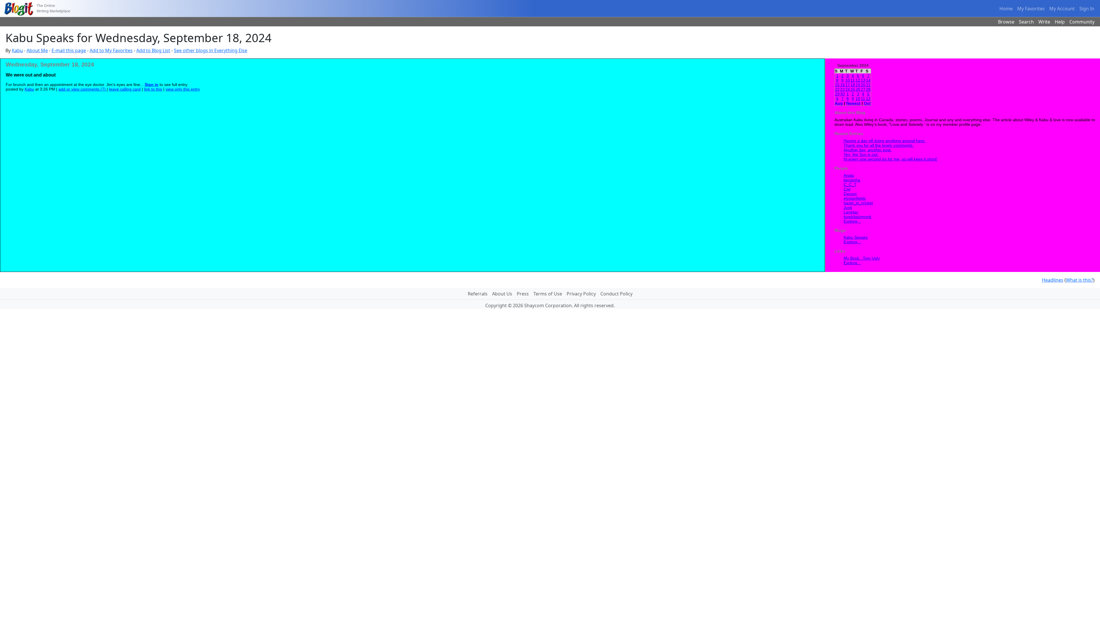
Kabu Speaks (856, 237)
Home (1006, 8)
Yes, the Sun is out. (861, 154)
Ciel (847, 189)
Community (1082, 22)
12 (858, 80)
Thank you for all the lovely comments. (879, 145)
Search (1026, 22)
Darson (850, 193)
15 (837, 85)
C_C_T (850, 184)
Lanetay (851, 212)
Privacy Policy (581, 294)
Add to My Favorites (111, 50)
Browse (1006, 22)
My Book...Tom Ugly (862, 258)
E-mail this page (69, 50)
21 (868, 85)
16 (842, 85)
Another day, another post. (868, 150)
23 (842, 89)
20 (863, 85)
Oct (867, 103)
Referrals (478, 294)
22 (837, 89)
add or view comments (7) (82, 89)
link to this (153, 89)
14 (868, 80)
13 (863, 80)
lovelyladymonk (857, 216)
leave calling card (125, 89)
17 (847, 85)
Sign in (151, 84)
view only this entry (183, 89)
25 (852, 89)
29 (837, 94)
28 (868, 89)
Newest (853, 103)
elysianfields (855, 198)
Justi (848, 207)
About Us (502, 294)
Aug (839, 103)
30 (842, 94)
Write (1044, 22)
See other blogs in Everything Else (210, 50)
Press (523, 294)
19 (858, 85)
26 (858, 89)
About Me (37, 50)
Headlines (1052, 280)
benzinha (852, 180)
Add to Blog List (153, 50)
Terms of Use (547, 294)
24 (847, 89)
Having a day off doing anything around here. (885, 140)
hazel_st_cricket (858, 203)
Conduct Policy (616, 294)
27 (863, 89)
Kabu (17, 50)
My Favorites (1031, 8)
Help (1060, 22)
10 (847, 80)
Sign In (1086, 8)
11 (852, 80)
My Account (1062, 8)
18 (852, 85)
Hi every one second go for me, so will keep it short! (890, 159)
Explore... (852, 221)
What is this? (1079, 280)
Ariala (849, 175)
